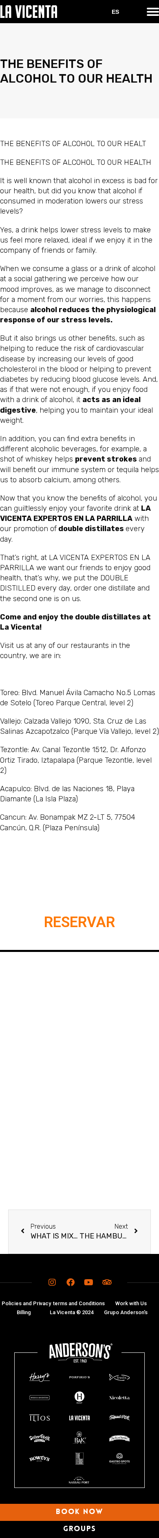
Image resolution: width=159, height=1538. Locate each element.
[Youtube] (89, 1282)
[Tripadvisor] (107, 1282)
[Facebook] (70, 1282)
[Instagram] (52, 1282)
